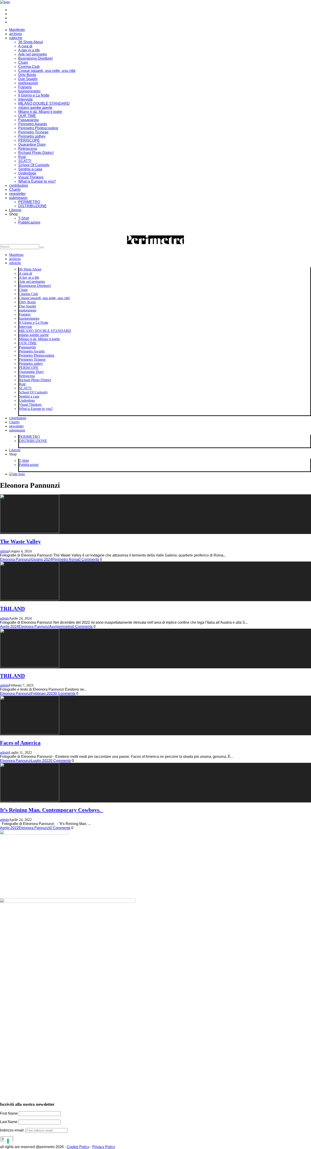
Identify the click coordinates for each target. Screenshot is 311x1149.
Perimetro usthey (32, 136)
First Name (9, 1113)
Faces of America (20, 743)
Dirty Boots (27, 75)
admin (4, 551)
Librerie (15, 210)
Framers (25, 87)
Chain (23, 62)
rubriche (15, 38)
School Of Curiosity (33, 165)
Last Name (9, 1122)
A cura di (25, 46)
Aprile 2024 (9, 626)
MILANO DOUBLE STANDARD (44, 103)
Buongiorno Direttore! (35, 58)
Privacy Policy (103, 1147)
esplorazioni (28, 83)
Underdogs (27, 173)
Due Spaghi (28, 79)
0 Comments (89, 559)
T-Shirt (23, 218)
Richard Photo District (36, 153)
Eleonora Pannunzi (15, 559)
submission (18, 198)
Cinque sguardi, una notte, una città (46, 71)
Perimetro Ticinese (33, 132)
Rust (22, 157)
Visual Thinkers (30, 177)
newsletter (17, 194)
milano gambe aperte (35, 108)
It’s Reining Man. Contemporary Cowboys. (51, 810)
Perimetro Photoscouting (38, 128)
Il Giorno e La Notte (33, 95)
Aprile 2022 (9, 828)
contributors (18, 185)
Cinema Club (29, 67)
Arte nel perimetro (32, 54)
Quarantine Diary (32, 144)
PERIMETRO (29, 202)
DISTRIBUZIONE (32, 206)
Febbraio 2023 (43, 693)
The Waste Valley (20, 541)
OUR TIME (27, 116)
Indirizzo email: (12, 1130)
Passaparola (28, 120)
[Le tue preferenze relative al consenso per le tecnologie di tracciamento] (8, 1141)
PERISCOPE (29, 140)
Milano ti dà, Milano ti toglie (40, 112)
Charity (15, 190)
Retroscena (27, 149)
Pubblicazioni (29, 222)
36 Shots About (30, 42)
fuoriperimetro (29, 91)
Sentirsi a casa (30, 169)
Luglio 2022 (40, 761)
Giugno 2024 (41, 559)
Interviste (25, 99)
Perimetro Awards (32, 124)
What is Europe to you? (37, 181)
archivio (15, 34)
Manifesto (17, 30)
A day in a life (29, 50)
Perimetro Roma (65, 559)
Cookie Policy (78, 1147)
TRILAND (12, 609)
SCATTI (24, 161)
